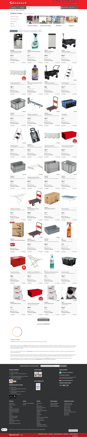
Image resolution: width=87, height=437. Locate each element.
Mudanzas (12, 23)
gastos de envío (42, 429)
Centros (58, 0)
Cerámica (11, 414)
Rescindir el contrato (73, 430)
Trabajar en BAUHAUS (54, 403)
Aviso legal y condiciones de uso (70, 411)
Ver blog (38, 415)
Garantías (38, 413)
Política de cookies (67, 410)
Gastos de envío (67, 406)
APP (37, 404)
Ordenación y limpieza (13, 417)
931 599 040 (61, 375)
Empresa (55, 0)
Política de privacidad (68, 404)
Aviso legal (51, 434)
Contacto (76, 0)
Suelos (10, 413)
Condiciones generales (68, 403)
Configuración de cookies (42, 434)
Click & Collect (39, 403)
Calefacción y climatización (14, 411)
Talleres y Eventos (67, 407)
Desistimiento (66, 413)
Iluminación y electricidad (14, 410)
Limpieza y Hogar (22, 10)
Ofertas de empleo (53, 404)
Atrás (12, 10)
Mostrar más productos (43, 319)
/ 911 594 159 (66, 375)
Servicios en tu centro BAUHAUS (42, 417)
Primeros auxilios (13, 21)
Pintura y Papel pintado (13, 416)
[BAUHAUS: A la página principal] (18, 3)
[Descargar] (11, 396)
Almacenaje (12, 25)
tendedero (48, 358)
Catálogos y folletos (71, 0)
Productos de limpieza (14, 16)
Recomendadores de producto (42, 426)
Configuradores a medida (41, 424)
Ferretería (11, 407)
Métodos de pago (67, 409)
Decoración (11, 419)
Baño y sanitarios (12, 404)
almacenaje (30, 351)
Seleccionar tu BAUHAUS (15, 60)
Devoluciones (66, 414)
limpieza (25, 345)
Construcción (11, 421)
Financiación (39, 414)
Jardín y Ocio (11, 403)
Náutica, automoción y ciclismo (15, 423)
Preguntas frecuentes (40, 420)
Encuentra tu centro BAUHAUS (28, 403)
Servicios (22, 7)
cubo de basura (38, 359)
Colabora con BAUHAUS (54, 406)
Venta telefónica (39, 406)
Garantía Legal (75, 436)
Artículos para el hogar (14, 19)
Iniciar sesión (63, 366)
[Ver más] (38, 386)
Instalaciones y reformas (41, 407)
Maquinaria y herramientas (14, 409)
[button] (17, 332)
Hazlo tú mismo (39, 409)
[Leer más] (38, 375)
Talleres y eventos (65, 0)
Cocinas (10, 406)
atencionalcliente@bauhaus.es (67, 380)
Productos (13, 7)
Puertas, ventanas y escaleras (14, 420)
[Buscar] (59, 7)
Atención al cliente (40, 418)
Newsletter (61, 0)
